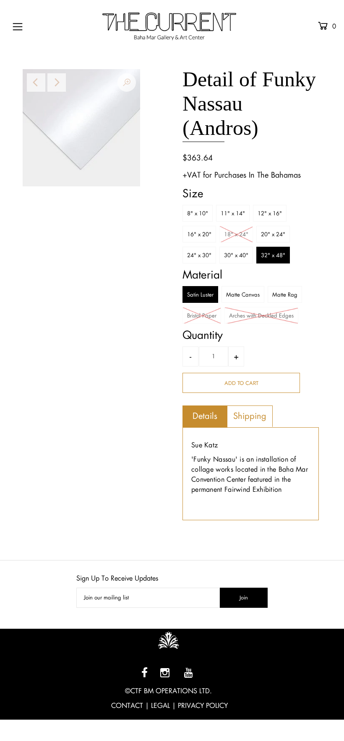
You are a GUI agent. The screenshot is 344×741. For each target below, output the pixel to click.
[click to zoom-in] (126, 82)
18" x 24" (236, 234)
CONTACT (127, 705)
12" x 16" (270, 213)
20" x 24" (273, 234)
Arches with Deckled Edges (261, 315)
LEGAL (160, 705)
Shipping (249, 416)
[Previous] (36, 82)
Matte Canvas (243, 294)
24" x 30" (199, 255)
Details (205, 416)
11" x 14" (233, 213)
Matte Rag (284, 294)
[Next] (56, 82)
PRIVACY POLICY (203, 705)
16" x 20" (199, 234)
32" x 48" (273, 255)
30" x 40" (236, 255)
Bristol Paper (201, 315)
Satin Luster (200, 294)
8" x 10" (197, 213)
